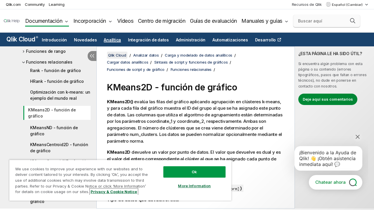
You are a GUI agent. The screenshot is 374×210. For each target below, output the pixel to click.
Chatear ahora (330, 182)
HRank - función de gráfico (57, 81)
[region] (120, 180)
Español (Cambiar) (347, 5)
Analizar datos (146, 55)
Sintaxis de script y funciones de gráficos (191, 62)
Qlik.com (13, 4)
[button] (352, 21)
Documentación (44, 21)
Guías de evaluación (213, 21)
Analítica (112, 40)
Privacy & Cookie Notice (114, 191)
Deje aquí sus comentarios (328, 99)
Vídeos (125, 21)
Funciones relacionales (49, 62)
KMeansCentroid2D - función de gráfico (59, 147)
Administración (191, 40)
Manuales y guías (261, 21)
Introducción (54, 40)
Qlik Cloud (22, 39)
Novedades (85, 40)
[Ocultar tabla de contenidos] (92, 56)
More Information (194, 185)
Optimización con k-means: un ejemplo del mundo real (60, 95)
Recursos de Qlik (307, 4)
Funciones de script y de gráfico (136, 69)
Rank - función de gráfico (55, 70)
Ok (194, 171)
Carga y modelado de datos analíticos (198, 55)
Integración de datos (148, 40)
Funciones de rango (46, 51)
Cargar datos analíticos (127, 62)
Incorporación (89, 21)
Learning (56, 4)
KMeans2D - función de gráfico (52, 112)
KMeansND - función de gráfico (54, 130)
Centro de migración (162, 21)
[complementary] (334, 127)
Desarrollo (265, 40)
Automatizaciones (230, 40)
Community (35, 4)
